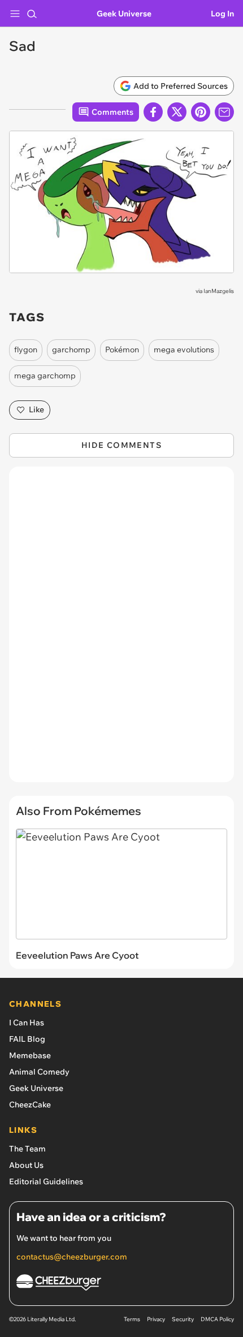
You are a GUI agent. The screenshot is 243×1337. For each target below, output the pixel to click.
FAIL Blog (27, 1039)
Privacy (156, 1319)
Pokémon (122, 349)
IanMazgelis (218, 291)
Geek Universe (124, 13)
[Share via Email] (224, 112)
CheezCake (30, 1104)
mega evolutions (184, 349)
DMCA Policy (217, 1319)
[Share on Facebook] (153, 112)
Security (183, 1319)
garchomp (71, 349)
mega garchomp (45, 375)
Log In (222, 13)
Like (36, 409)
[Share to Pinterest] (200, 112)
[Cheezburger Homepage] (121, 1284)
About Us (26, 1165)
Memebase (30, 1055)
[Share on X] (176, 112)
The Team (27, 1149)
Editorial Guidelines (46, 1181)
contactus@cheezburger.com (71, 1257)
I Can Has (26, 1022)
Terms (132, 1319)
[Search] (31, 13)
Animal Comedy (39, 1072)
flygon (25, 349)
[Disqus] (121, 630)
